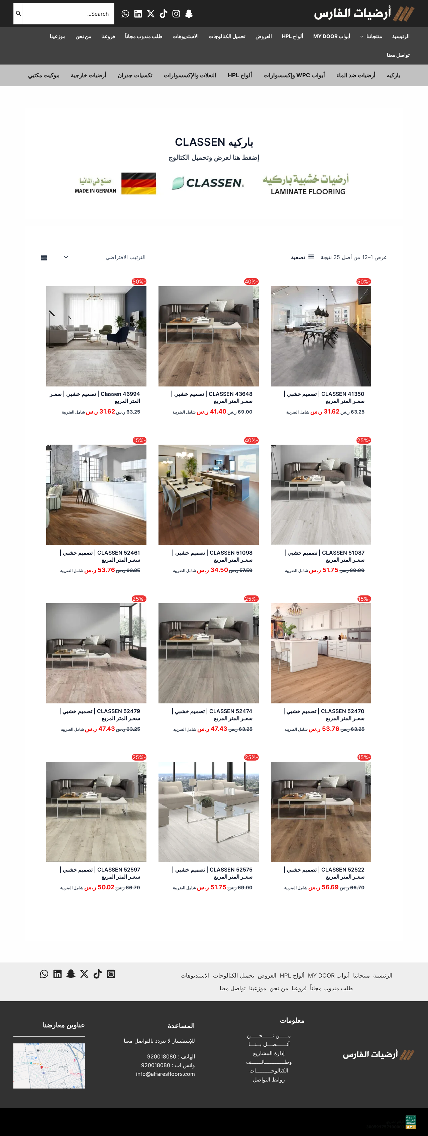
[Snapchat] (71, 974)
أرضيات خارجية (88, 75)
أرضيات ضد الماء (356, 75)
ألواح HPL (240, 75)
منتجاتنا (361, 975)
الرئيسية (383, 975)
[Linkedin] (138, 13)
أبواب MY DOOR (329, 975)
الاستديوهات (195, 975)
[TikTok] (163, 13)
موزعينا (257, 988)
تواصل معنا (233, 988)
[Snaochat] (189, 13)
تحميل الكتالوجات (233, 975)
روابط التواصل (269, 1079)
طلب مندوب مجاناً (331, 988)
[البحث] (18, 13)
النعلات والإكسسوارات (190, 75)
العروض (267, 975)
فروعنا (299, 988)
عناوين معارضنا (64, 1025)
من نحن (279, 988)
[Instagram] (176, 13)
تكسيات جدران (135, 75)
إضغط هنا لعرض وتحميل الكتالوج (214, 157)
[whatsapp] (125, 13)
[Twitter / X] (150, 13)
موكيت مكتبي (44, 75)
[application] (363, 36)
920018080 (161, 1056)
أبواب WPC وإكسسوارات (294, 75)
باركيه (393, 75)
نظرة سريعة (318, 380)
